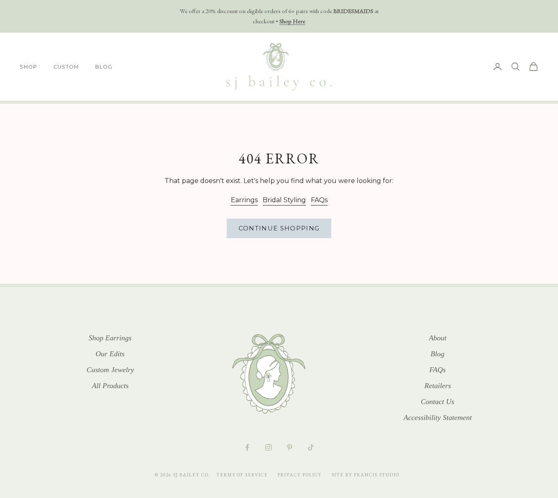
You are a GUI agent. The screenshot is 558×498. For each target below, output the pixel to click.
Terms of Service (243, 475)
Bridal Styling (284, 200)
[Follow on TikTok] (311, 447)
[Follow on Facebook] (247, 447)
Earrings (244, 200)
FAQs (319, 200)
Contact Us (437, 402)
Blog (103, 67)
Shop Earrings (110, 338)
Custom (66, 67)
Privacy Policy (301, 475)
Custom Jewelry (110, 370)
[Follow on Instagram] (268, 447)
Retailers (437, 386)
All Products (110, 386)
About (437, 338)
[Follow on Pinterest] (290, 447)
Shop (28, 67)
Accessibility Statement (438, 417)
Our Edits (110, 354)
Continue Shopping (279, 228)
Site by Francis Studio (366, 475)
